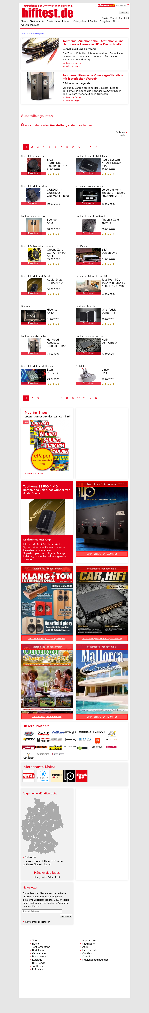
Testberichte (37, 21)
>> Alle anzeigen (71, 66)
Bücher (36, 943)
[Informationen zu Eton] (28, 741)
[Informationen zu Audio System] (43, 733)
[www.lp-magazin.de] (69, 784)
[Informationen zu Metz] (28, 748)
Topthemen (38, 966)
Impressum (89, 940)
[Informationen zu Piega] (70, 748)
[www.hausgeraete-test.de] (43, 784)
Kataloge (37, 959)
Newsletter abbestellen (37, 921)
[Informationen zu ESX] (112, 733)
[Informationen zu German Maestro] (43, 741)
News (24, 21)
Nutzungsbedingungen (95, 959)
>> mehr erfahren (34, 473)
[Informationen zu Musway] (41, 748)
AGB (85, 947)
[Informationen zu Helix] (70, 741)
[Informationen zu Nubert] (55, 748)
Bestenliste (53, 21)
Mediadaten (89, 943)
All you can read (30, 25)
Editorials (37, 969)
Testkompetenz (41, 947)
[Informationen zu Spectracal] (97, 748)
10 (78, 147)
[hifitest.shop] (81, 784)
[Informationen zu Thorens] (112, 748)
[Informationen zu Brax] (70, 733)
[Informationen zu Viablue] (28, 756)
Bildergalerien (40, 956)
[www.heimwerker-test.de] (57, 784)
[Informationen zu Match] (112, 741)
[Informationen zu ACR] (28, 733)
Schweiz (30, 857)
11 (84, 147)
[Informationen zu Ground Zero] (55, 741)
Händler (92, 21)
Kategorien (79, 21)
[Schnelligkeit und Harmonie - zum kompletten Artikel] (42, 54)
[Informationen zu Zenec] (58, 756)
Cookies (87, 953)
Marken (66, 21)
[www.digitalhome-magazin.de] (28, 784)
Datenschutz (89, 950)
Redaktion (38, 950)
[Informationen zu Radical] (83, 748)
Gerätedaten (39, 953)
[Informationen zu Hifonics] (85, 741)
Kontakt (86, 956)
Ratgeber (105, 21)
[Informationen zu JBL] (97, 741)
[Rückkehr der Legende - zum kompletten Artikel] (42, 88)
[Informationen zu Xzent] (43, 756)
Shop (115, 21)
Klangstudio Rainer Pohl (47, 877)
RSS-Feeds (38, 963)
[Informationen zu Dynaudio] (85, 733)
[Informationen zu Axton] (58, 733)
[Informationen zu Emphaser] (99, 733)
